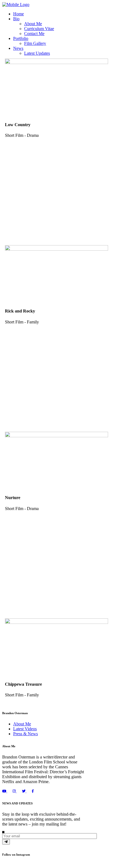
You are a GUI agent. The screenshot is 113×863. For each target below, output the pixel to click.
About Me (22, 724)
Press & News (25, 733)
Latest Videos (25, 728)
